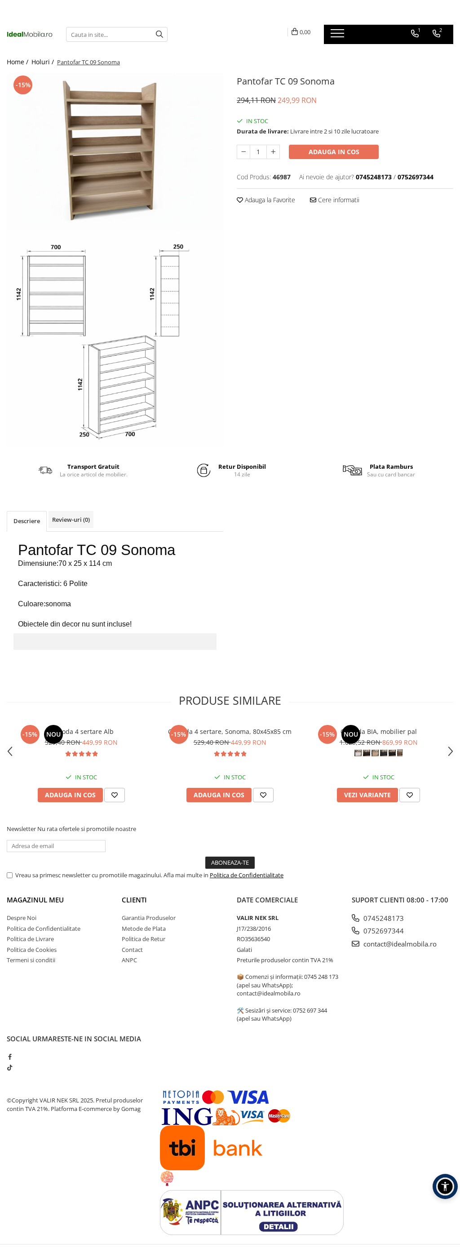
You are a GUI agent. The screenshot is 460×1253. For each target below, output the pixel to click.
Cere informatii (337, 200)
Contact (132, 950)
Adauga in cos (334, 151)
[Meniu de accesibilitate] (445, 1186)
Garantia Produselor (149, 918)
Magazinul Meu (35, 899)
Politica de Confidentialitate (246, 875)
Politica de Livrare (30, 939)
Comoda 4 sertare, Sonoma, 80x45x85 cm (230, 731)
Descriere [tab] (26, 521)
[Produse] (338, 36)
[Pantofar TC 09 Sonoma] (115, 152)
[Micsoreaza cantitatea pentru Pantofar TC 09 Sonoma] (243, 152)
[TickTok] (10, 1067)
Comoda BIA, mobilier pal (379, 731)
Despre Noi (21, 918)
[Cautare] (159, 34)
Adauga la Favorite (269, 200)
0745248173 (383, 918)
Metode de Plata (144, 928)
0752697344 (383, 930)
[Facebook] (10, 1057)
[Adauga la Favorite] (114, 795)
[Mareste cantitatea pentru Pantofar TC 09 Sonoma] (273, 152)
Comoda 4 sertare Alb (81, 731)
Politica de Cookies (32, 950)
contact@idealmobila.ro (399, 943)
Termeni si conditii (31, 960)
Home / (18, 62)
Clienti (134, 899)
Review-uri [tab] (71, 519)
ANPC (129, 960)
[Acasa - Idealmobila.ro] (30, 34)
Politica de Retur (143, 939)
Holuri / (43, 62)
